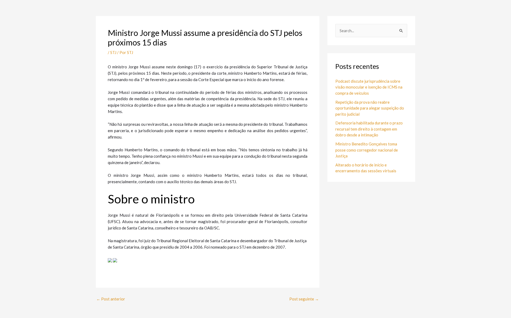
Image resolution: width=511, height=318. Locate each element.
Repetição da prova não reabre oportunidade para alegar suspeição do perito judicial (369, 108)
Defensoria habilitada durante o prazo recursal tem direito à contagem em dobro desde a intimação (369, 128)
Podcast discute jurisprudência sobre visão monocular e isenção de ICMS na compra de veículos (368, 87)
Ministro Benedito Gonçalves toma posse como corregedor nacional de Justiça (366, 149)
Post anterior (110, 299)
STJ (113, 52)
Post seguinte (304, 299)
